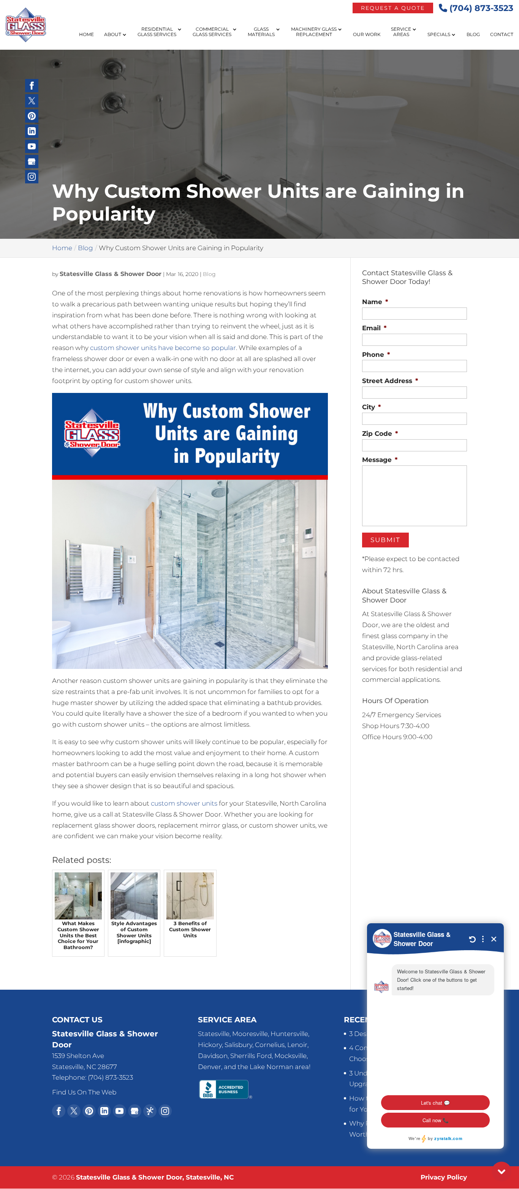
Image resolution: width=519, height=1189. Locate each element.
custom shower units (184, 803)
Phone (376, 354)
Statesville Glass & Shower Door (110, 274)
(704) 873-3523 (480, 8)
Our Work (367, 34)
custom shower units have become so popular (163, 348)
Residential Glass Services (157, 32)
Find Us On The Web (84, 1092)
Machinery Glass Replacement (314, 32)
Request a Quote (393, 8)
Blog (473, 34)
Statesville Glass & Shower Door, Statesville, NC (155, 1177)
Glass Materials (261, 32)
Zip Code (380, 433)
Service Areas (401, 32)
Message (379, 460)
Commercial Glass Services (212, 32)
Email (374, 328)
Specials (438, 34)
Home (86, 34)
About (112, 34)
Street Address (390, 381)
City (371, 407)
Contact (501, 34)
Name (375, 302)
